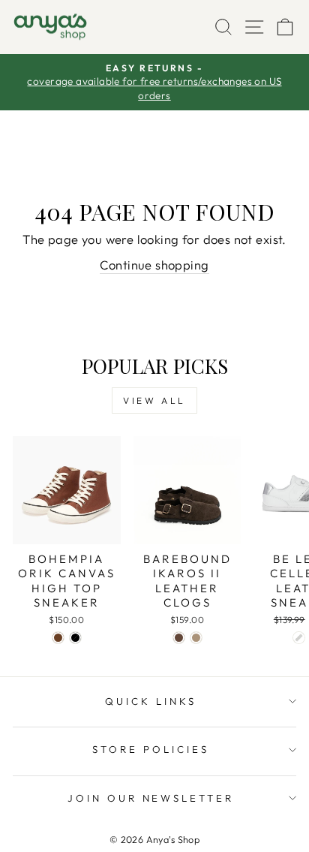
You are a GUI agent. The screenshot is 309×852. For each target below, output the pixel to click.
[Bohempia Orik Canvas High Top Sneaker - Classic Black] (75, 637)
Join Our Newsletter (151, 798)
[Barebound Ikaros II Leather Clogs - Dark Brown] (178, 637)
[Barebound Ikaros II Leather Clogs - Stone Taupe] (196, 637)
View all (154, 400)
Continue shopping (154, 264)
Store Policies (150, 749)
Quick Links (150, 701)
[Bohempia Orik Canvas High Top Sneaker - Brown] (58, 637)
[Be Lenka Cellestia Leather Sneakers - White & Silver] (298, 637)
